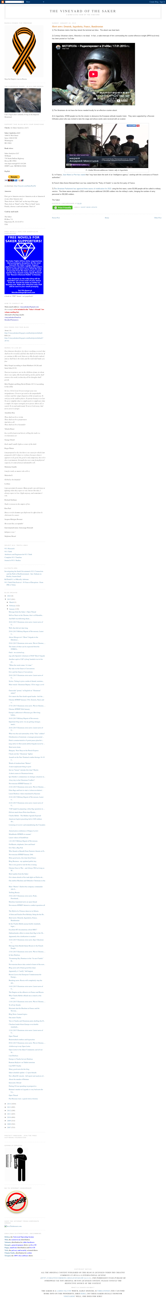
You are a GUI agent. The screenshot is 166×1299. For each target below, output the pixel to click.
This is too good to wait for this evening (23, 864)
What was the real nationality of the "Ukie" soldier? (27, 733)
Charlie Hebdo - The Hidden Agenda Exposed (25, 815)
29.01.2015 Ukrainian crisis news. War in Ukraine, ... (27, 643)
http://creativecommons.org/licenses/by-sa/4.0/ (66, 1278)
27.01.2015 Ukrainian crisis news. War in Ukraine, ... (27, 706)
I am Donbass (13, 1055)
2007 (9, 1127)
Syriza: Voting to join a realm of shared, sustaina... (26, 681)
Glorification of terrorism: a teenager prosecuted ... (26, 737)
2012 (9, 1110)
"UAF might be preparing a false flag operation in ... (27, 809)
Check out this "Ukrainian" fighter (21, 754)
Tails (6, 1250)
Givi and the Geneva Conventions (21, 672)
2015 (9, 599)
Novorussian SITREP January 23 (20, 783)
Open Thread (13, 1036)
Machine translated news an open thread (23, 902)
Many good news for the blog (19, 1069)
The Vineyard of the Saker (83, 11)
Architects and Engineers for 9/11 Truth (18, 554)
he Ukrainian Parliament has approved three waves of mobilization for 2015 (83, 189)
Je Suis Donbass (14, 955)
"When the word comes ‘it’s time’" (21, 665)
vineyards (69, 1296)
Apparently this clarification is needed (22, 936)
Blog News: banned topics (18, 1014)
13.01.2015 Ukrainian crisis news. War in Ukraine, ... (27, 1001)
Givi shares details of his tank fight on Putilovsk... (26, 877)
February (12, 605)
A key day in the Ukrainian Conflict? (22, 780)
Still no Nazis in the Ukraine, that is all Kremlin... (26, 615)
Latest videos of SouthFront (18, 837)
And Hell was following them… (20, 618)
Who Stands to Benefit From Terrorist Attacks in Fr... (27, 851)
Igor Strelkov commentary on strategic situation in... (27, 776)
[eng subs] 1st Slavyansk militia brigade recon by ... (27, 743)
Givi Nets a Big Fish (16, 847)
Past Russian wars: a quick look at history (23, 1098)
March (11, 602)
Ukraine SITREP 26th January (19, 709)
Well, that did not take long (18, 628)
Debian (7, 1237)
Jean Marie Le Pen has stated (74, 175)
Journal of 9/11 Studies (13, 560)
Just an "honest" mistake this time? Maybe (23, 770)
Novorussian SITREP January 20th (21, 854)
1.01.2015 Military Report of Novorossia (23, 841)
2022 (9, 596)
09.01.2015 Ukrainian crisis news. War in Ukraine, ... (27, 1043)
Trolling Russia (14, 892)
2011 (9, 1114)
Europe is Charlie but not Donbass (21, 1059)
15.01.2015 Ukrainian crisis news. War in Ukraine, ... (27, 951)
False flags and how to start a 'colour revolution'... (26, 790)
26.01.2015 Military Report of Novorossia (23, 718)
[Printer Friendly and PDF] (62, 207)
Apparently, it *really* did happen (21, 971)
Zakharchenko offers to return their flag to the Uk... (26, 933)
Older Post (157, 217)
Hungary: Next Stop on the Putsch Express (24, 750)
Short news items (15, 747)
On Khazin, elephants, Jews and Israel (22, 844)
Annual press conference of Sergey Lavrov (23, 831)
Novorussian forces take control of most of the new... (27, 964)
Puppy (7, 1247)
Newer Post (56, 217)
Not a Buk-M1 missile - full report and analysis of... (26, 1076)
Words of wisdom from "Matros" (20, 763)
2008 (9, 1124)
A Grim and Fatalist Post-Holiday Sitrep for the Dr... (26, 914)
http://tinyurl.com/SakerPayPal (25, 186)
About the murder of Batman (19, 1079)
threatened (103, 1291)
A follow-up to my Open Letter (19, 1046)
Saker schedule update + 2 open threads (22, 1072)
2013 (9, 1107)
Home (107, 217)
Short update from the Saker (18, 874)
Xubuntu (8, 1242)
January (12, 609)
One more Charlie (15, 1017)
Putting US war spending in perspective (22, 1086)
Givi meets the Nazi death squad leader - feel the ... (26, 696)
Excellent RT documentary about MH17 (23, 929)
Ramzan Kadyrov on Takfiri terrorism (22, 1062)
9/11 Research (10, 548)
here (83, 1293)
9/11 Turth (8, 551)
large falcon (64, 1291)
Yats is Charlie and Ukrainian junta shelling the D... (27, 1021)
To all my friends (15, 1005)
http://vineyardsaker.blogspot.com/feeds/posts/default (23, 333)
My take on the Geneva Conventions (22, 668)
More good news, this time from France (22, 858)
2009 (9, 1120)
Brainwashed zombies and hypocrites (22, 1039)
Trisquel (8, 1255)
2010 (9, 1117)
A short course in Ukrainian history (21, 773)
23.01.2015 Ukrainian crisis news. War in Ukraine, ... (27, 787)
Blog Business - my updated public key (22, 861)
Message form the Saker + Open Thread (22, 612)
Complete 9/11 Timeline (13, 557)
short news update (89, 207)
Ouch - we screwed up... (17, 652)
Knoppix (8, 1245)
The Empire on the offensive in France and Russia (26, 992)
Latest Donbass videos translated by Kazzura (24, 793)
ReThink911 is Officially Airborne (17, 579)
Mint (6, 1239)
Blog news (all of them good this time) (22, 968)
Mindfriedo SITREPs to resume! (20, 834)
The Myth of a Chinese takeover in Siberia (24, 911)
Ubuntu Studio (10, 1253)
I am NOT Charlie (15, 1066)
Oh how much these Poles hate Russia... (22, 812)
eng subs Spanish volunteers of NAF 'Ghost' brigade (27, 656)
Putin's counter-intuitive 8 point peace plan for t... (26, 740)
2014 (9, 1104)
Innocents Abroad (15, 1082)
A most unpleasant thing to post (20, 766)
